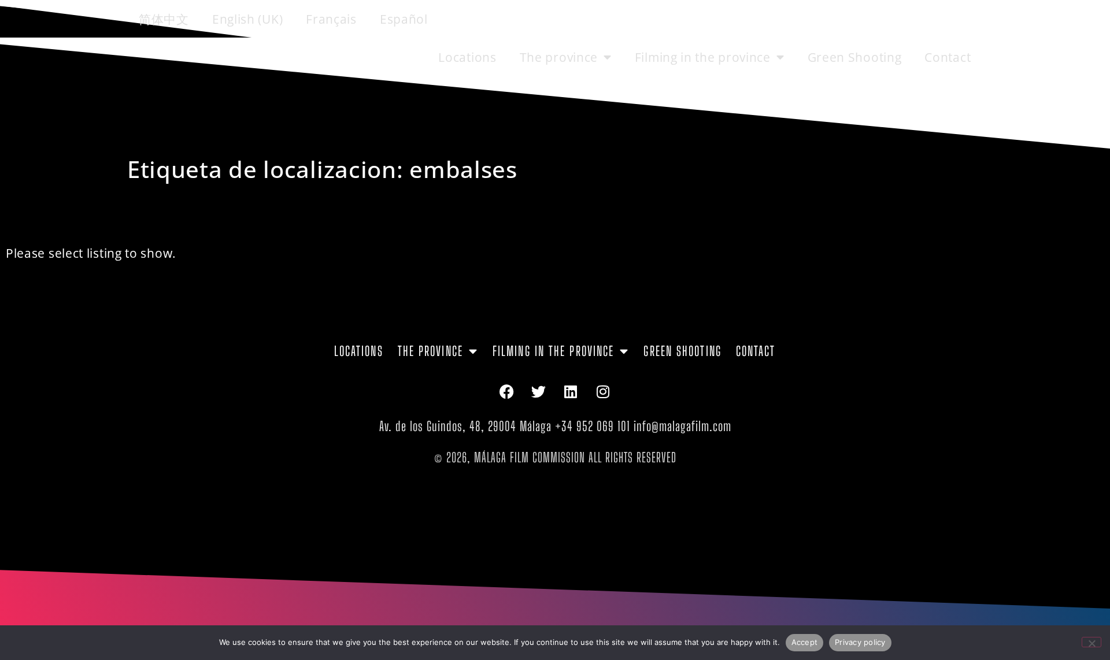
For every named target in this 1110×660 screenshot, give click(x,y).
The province (559, 57)
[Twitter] (538, 391)
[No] (1091, 642)
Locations (467, 57)
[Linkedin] (571, 391)
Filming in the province (703, 57)
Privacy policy (860, 642)
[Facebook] (506, 391)
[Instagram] (603, 391)
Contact (947, 57)
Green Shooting (855, 57)
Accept (804, 642)
